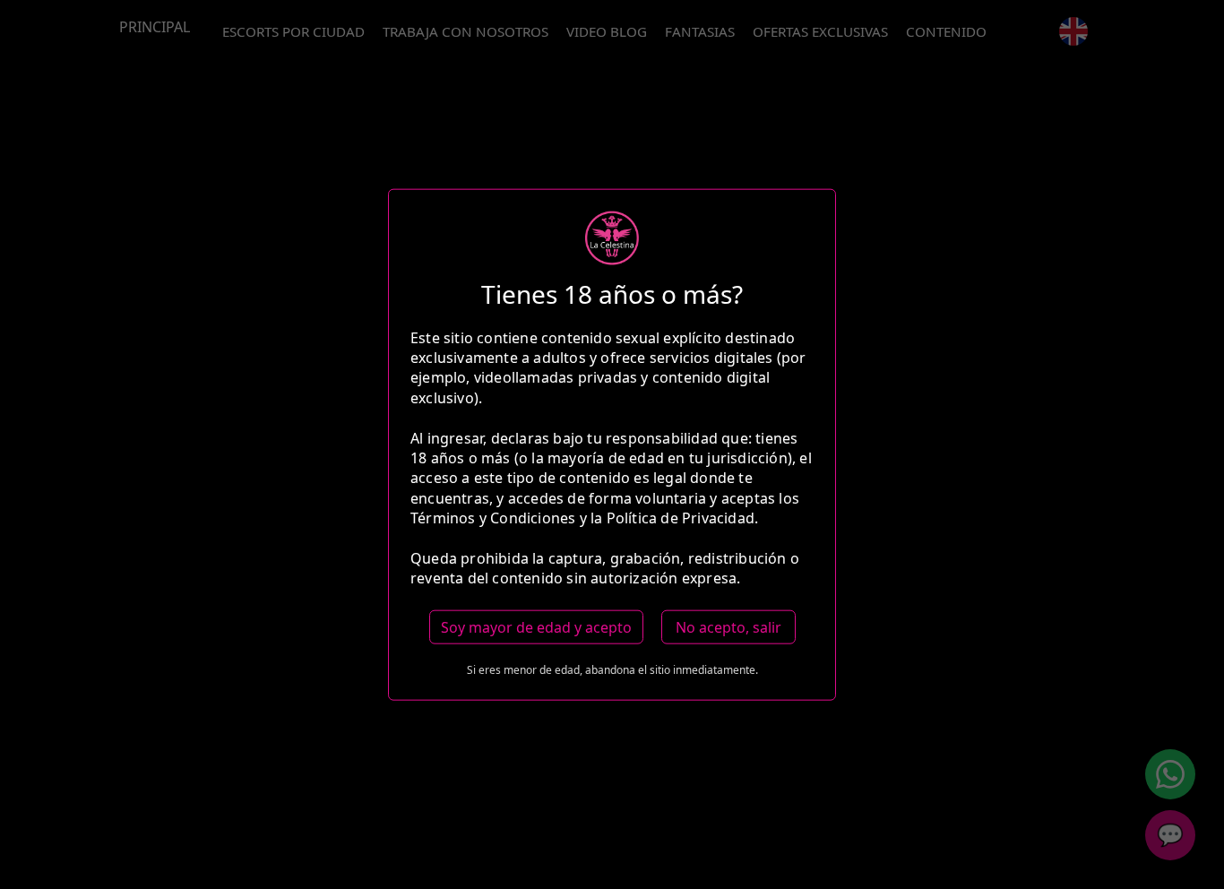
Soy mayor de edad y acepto (536, 626)
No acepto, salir (728, 626)
